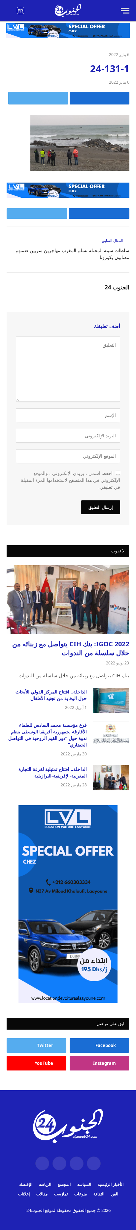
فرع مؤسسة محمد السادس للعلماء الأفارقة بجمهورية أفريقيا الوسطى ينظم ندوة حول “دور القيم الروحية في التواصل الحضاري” (47, 735)
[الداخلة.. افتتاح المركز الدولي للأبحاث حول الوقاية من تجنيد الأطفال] (111, 700)
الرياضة (45, 1184)
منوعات (80, 1194)
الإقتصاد (25, 1184)
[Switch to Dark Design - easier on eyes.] (10, 11)
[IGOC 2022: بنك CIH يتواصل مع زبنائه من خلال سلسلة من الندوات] (68, 599)
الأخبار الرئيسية (110, 1184)
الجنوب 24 (117, 287)
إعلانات (24, 1194)
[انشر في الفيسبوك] (99, 98)
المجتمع (64, 1184)
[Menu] (125, 10)
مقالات (42, 1194)
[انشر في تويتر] (38, 98)
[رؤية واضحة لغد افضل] (67, 10)
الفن (114, 1194)
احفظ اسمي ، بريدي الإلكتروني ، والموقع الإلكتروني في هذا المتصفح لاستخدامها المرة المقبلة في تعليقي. (70, 480)
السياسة (84, 1184)
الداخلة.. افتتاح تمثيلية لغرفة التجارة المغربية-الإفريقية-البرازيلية (52, 772)
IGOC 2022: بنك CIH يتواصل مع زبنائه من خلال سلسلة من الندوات (70, 648)
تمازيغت (61, 1194)
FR (20, 10)
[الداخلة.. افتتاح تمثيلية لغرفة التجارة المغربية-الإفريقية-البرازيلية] (111, 777)
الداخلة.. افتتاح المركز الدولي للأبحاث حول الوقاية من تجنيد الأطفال (51, 694)
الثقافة (98, 1194)
